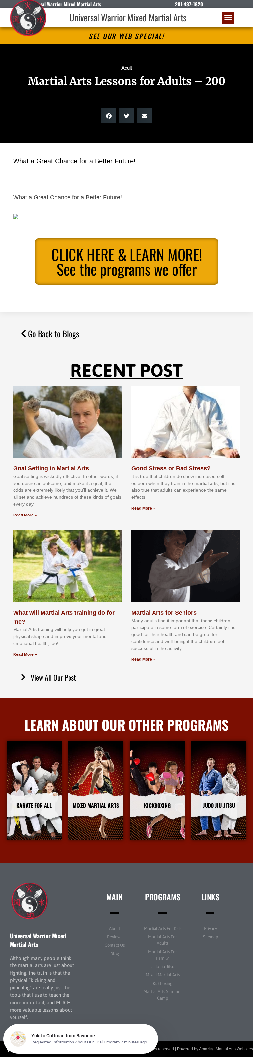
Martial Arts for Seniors (164, 612)
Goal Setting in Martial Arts (51, 468)
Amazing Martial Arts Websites (226, 1049)
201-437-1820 (189, 4)
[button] (228, 18)
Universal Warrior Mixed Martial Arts (128, 17)
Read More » (25, 515)
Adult (126, 67)
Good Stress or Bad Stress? (171, 468)
